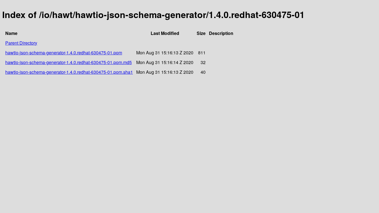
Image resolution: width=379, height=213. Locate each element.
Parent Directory (21, 43)
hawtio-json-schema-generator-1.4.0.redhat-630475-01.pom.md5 (68, 62)
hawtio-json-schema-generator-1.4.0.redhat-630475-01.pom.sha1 (69, 72)
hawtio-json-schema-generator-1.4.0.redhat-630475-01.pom (63, 52)
